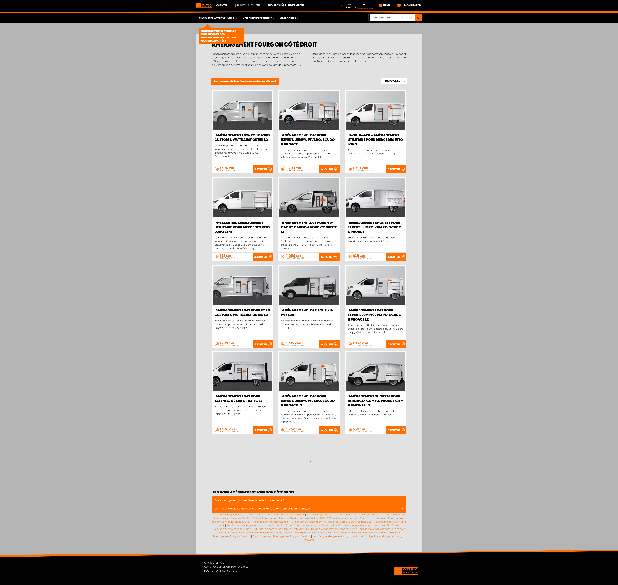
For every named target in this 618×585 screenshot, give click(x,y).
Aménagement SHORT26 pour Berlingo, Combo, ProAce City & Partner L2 (375, 401)
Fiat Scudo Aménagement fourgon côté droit (331, 529)
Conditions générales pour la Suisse (226, 567)
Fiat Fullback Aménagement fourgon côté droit (252, 525)
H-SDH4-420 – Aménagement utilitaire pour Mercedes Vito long (375, 140)
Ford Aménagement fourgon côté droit (328, 514)
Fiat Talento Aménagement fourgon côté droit (359, 525)
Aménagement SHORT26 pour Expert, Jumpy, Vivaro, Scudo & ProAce (374, 227)
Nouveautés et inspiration (286, 5)
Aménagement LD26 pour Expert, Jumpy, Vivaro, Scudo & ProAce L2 (308, 401)
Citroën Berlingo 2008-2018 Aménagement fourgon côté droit (335, 518)
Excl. (350, 7)
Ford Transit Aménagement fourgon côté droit (250, 532)
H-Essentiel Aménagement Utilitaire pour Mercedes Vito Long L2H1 (242, 227)
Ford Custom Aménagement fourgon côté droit (359, 532)
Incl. (349, 4)
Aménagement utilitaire (227, 81)
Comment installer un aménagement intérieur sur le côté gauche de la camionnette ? (262, 508)
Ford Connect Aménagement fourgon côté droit (304, 532)
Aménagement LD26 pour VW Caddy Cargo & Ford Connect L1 (309, 227)
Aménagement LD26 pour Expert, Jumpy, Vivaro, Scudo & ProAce (308, 140)
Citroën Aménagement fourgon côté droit (236, 514)
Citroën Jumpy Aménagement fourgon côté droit (261, 521)
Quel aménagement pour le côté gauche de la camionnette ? (249, 500)
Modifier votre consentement (221, 571)
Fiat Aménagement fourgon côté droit (283, 514)
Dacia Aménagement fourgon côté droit (374, 514)
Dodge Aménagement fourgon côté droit (276, 518)
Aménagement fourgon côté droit (258, 81)
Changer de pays (214, 562)
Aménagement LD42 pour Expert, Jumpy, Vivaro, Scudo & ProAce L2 (374, 315)
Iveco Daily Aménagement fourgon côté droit (337, 536)
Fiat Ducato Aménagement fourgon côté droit (278, 529)
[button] (394, 81)
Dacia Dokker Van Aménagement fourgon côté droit (281, 536)
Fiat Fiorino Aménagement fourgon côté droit (306, 525)
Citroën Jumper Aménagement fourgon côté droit (319, 521)
